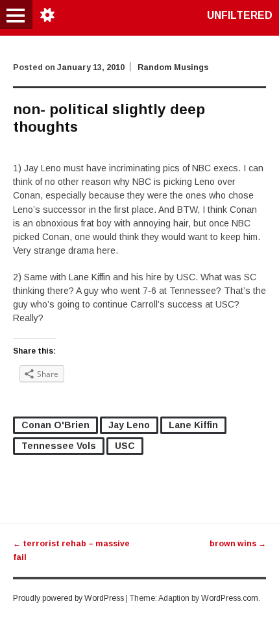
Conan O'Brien (55, 425)
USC (125, 446)
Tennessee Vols (58, 446)
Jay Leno (129, 425)
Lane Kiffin (193, 425)
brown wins (238, 543)
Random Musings (173, 67)
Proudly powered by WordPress (68, 598)
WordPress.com (229, 598)
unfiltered (240, 15)
